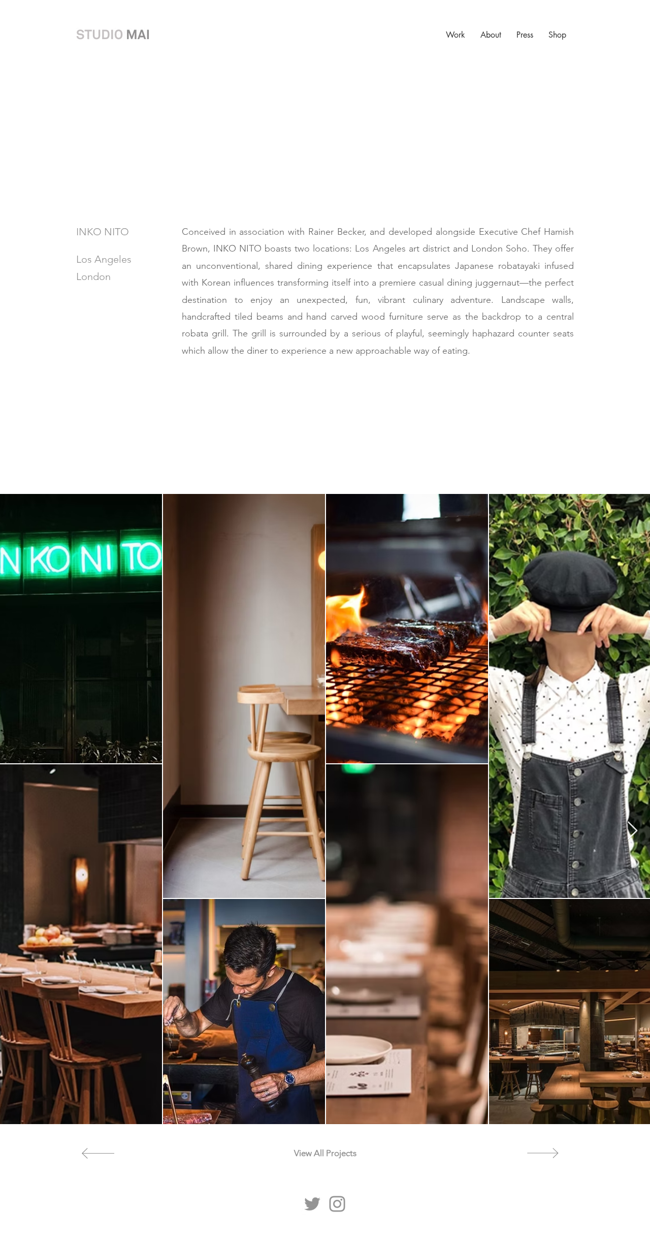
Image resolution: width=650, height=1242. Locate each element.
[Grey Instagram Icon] (337, 1204)
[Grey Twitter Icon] (312, 1204)
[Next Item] (632, 831)
